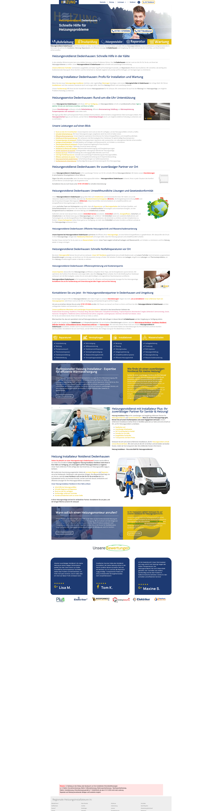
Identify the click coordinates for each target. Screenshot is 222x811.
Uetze (139, 314)
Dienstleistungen (149, 173)
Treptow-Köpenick (125, 312)
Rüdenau (113, 803)
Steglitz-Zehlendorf (147, 312)
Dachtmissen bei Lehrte (88, 314)
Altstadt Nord (54, 803)
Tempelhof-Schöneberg (110, 312)
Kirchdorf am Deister (129, 314)
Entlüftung (114, 109)
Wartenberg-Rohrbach (147, 808)
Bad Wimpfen (144, 806)
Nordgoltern (63, 314)
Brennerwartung (104, 109)
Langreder (100, 314)
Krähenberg (114, 806)
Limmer (113, 808)
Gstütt (167, 312)
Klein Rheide (84, 803)
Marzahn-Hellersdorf (95, 312)
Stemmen (119, 314)
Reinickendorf (136, 312)
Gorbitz (83, 806)
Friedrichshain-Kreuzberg (60, 312)
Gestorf (53, 808)
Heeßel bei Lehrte (74, 314)
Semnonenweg (159, 312)
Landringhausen (109, 314)
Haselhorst (73, 312)
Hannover (55, 314)
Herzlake (143, 803)
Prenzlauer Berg (82, 312)
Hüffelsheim (54, 806)
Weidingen (84, 808)
